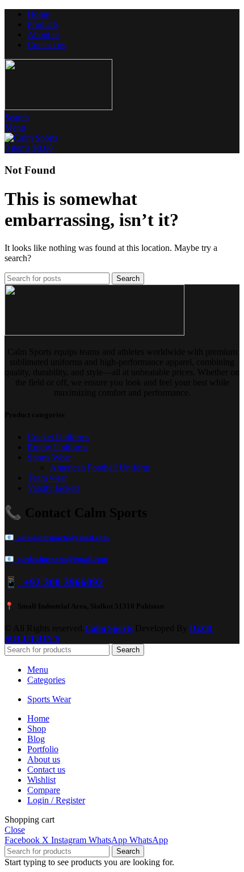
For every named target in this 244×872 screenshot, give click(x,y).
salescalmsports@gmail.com (61, 537)
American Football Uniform (100, 467)
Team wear (47, 478)
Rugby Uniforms (57, 447)
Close (15, 830)
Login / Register (56, 800)
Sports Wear (49, 457)
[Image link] (94, 332)
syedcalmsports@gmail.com (61, 559)
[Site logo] (58, 107)
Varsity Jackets (53, 488)
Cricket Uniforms (58, 437)
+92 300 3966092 (60, 582)
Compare (43, 790)
